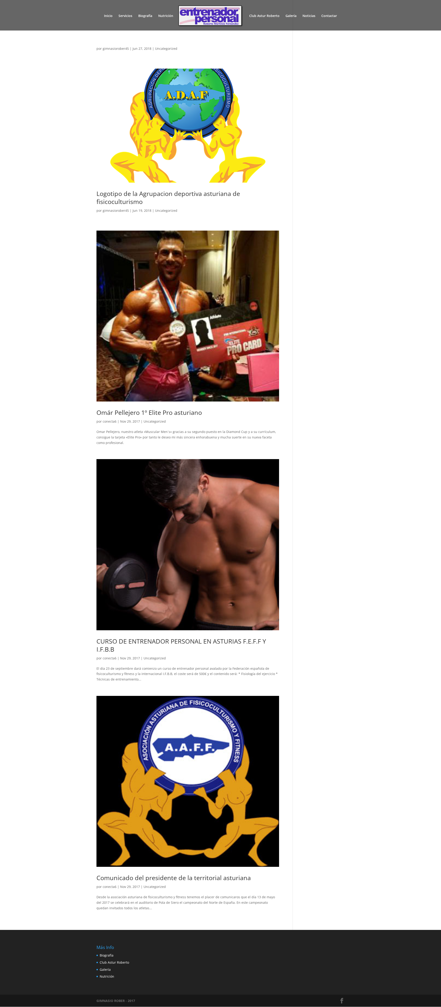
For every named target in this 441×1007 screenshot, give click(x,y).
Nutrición (165, 16)
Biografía (145, 16)
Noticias (308, 16)
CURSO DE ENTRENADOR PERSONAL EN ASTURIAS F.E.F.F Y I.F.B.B (181, 645)
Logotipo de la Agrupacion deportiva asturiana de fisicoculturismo (168, 197)
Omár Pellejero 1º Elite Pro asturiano (149, 412)
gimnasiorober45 (116, 48)
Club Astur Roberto (264, 16)
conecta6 (109, 421)
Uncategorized (166, 48)
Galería (291, 16)
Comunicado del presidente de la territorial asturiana (173, 877)
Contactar (329, 16)
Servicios (125, 16)
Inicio (108, 16)
